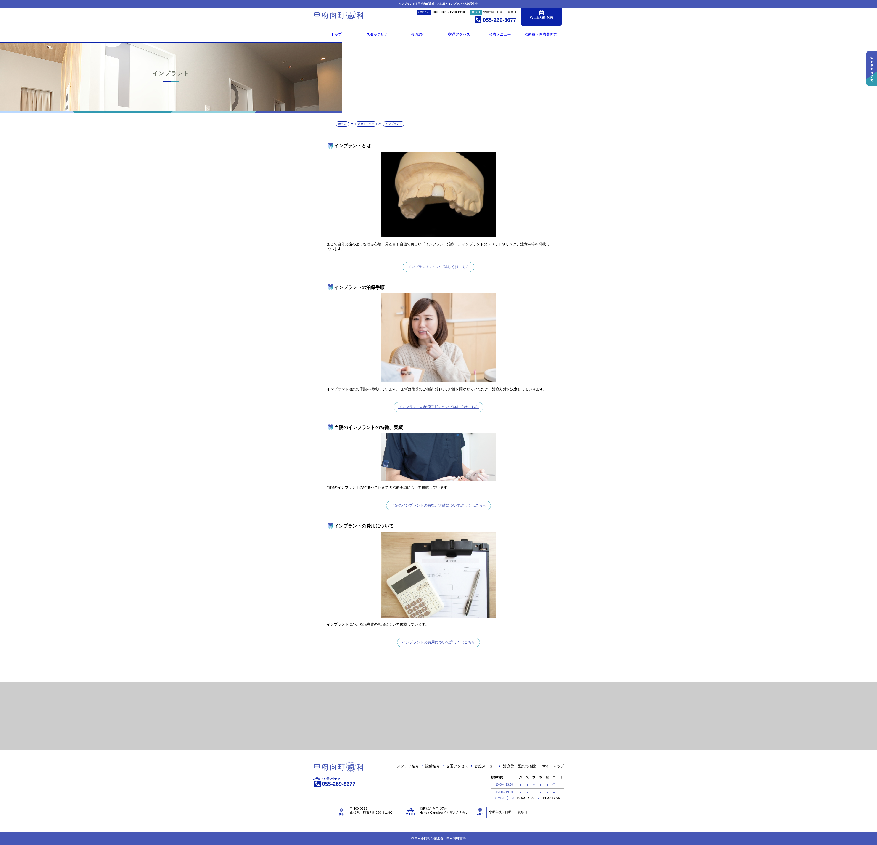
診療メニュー (500, 34)
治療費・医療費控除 (540, 34)
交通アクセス (459, 34)
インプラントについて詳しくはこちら (438, 267)
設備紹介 (418, 34)
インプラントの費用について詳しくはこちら (438, 642)
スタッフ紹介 (377, 34)
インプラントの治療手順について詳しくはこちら (438, 407)
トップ (336, 34)
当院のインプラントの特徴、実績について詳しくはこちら (438, 505)
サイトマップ (553, 766)
